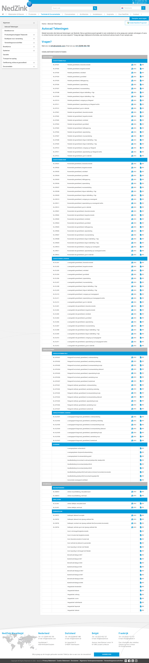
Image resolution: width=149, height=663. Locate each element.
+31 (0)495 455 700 (82, 46)
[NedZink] (16, 6)
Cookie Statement (63, 660)
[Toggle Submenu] (34, 23)
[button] (132, 8)
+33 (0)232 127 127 (127, 637)
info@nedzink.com (58, 46)
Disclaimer (75, 660)
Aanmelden (106, 654)
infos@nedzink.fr (129, 639)
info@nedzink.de (75, 639)
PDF (143, 64)
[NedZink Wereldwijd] (20, 643)
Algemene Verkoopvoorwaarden (91, 660)
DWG (134, 64)
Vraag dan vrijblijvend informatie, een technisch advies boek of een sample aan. (103, 35)
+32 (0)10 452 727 (101, 637)
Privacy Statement (49, 660)
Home (44, 24)
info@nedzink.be (102, 639)
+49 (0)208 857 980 (74, 637)
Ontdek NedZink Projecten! (138, 23)
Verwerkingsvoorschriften (113, 660)
